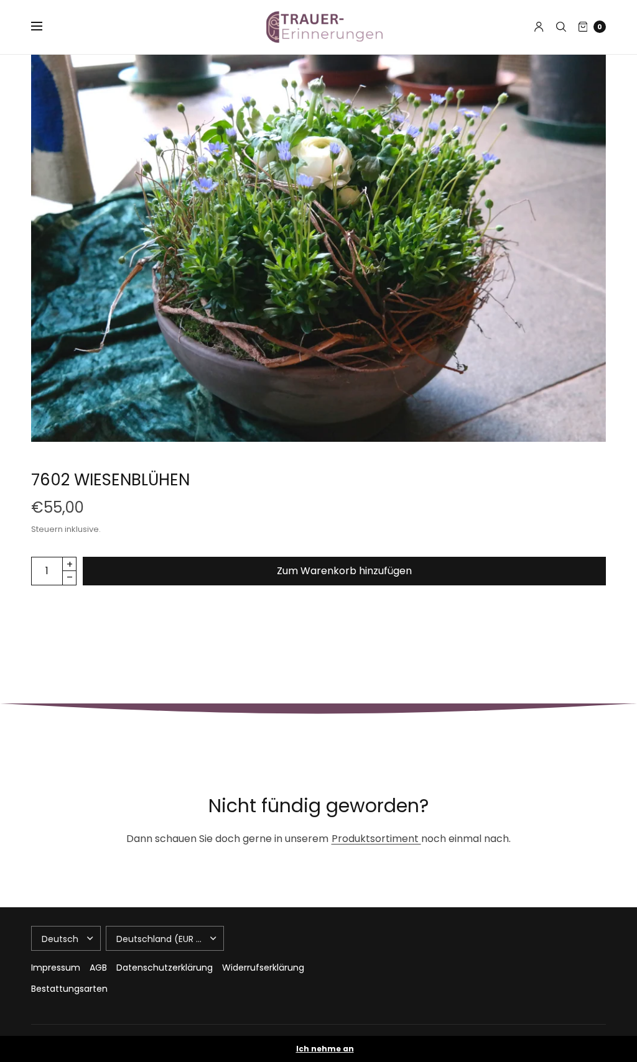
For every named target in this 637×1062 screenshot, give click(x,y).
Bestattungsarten (69, 988)
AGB (98, 967)
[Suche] (561, 26)
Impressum (55, 967)
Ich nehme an (325, 1049)
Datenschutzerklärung (164, 967)
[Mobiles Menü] (44, 26)
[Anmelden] (539, 26)
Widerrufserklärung (263, 967)
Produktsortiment (376, 838)
